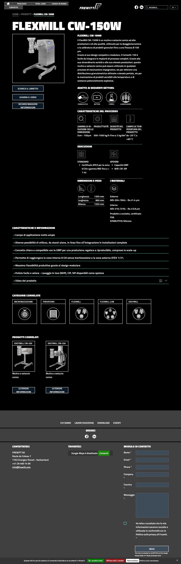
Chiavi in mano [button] (59, 3)
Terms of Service (152, 555)
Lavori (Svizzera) (84, 423)
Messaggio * (129, 496)
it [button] (173, 7)
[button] (8, 4)
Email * (127, 460)
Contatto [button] (13, 7)
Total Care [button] (40, 3)
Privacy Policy (139, 555)
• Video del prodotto (25, 281)
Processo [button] (21, 3)
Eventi (117, 423)
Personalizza (132, 560)
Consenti (103, 453)
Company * (128, 476)
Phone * (128, 467)
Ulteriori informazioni (23, 390)
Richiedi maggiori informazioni (27, 106)
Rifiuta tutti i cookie (114, 560)
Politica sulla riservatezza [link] (149, 560)
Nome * (127, 452)
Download (103, 423)
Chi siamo (65, 423)
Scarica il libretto (28, 88)
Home (15, 14)
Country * (128, 486)
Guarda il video (27, 97)
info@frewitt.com (21, 467)
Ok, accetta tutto (95, 560)
